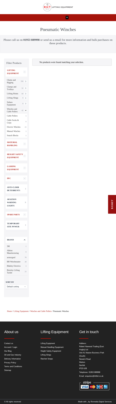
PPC (9, 178)
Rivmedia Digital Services (101, 402)
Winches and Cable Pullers (40, 311)
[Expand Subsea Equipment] (25, 103)
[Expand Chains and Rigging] (25, 81)
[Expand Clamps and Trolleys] (25, 88)
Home (9, 311)
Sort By (10, 282)
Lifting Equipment (13, 71)
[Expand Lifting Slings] (25, 98)
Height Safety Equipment (15, 155)
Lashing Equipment (13, 168)
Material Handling (12, 143)
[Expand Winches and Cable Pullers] (25, 110)
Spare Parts (13, 215)
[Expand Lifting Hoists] (25, 93)
